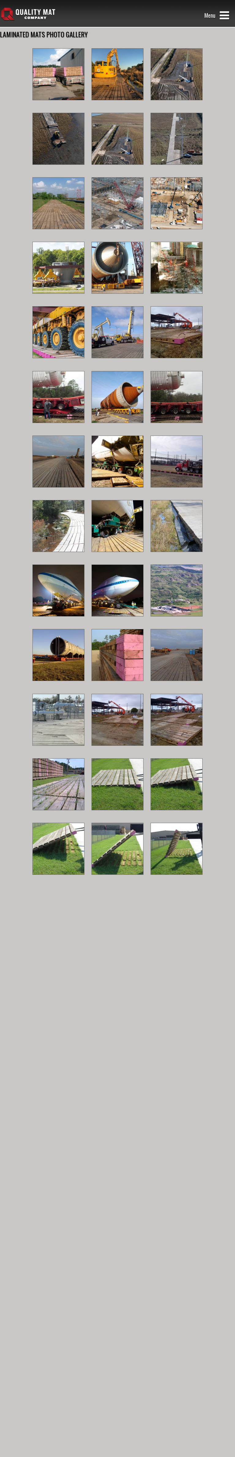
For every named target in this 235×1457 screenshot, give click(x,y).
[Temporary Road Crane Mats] (177, 492)
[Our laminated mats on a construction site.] (177, 363)
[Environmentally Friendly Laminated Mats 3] (177, 815)
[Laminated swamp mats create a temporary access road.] (58, 556)
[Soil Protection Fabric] (177, 556)
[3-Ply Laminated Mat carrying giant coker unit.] (117, 427)
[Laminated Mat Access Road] (58, 750)
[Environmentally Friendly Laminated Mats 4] (58, 879)
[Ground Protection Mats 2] (117, 750)
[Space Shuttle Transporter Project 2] (117, 556)
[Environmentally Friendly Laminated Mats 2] (117, 815)
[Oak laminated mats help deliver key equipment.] (58, 298)
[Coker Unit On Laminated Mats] (58, 427)
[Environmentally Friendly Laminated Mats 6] (177, 879)
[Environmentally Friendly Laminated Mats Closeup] (58, 815)
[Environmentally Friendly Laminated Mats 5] (117, 879)
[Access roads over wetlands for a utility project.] (177, 105)
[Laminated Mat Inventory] (117, 685)
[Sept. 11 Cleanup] (177, 298)
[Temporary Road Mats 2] (117, 492)
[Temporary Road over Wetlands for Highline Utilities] (117, 169)
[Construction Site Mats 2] (117, 363)
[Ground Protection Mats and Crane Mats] (117, 234)
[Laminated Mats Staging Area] (177, 685)
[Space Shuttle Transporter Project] (117, 621)
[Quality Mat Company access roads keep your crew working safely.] (117, 105)
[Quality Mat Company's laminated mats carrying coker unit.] (58, 363)
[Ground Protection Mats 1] (177, 750)
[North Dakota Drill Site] (177, 621)
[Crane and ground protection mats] (177, 234)
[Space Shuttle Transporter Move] (58, 621)
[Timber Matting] (177, 427)
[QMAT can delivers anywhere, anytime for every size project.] (58, 105)
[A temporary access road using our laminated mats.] (58, 234)
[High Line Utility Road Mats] (177, 169)
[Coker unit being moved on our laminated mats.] (58, 685)
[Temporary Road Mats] (58, 492)
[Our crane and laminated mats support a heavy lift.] (117, 298)
